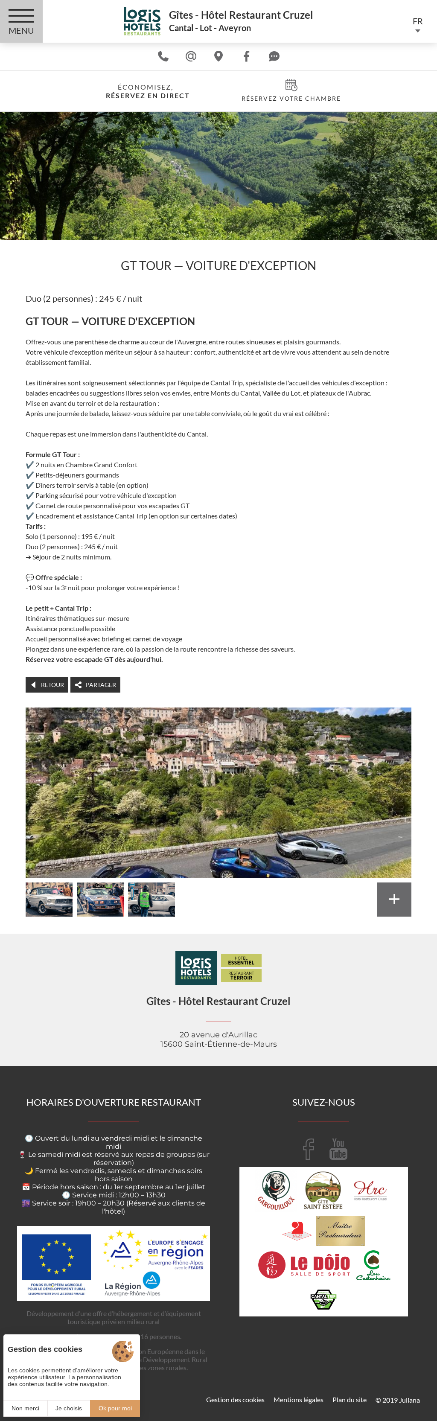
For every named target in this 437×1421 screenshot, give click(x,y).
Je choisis (68, 1408)
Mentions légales (298, 1399)
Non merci (25, 1408)
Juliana (409, 1400)
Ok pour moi (115, 1408)
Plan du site (349, 1399)
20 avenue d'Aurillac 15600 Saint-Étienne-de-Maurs (218, 1039)
